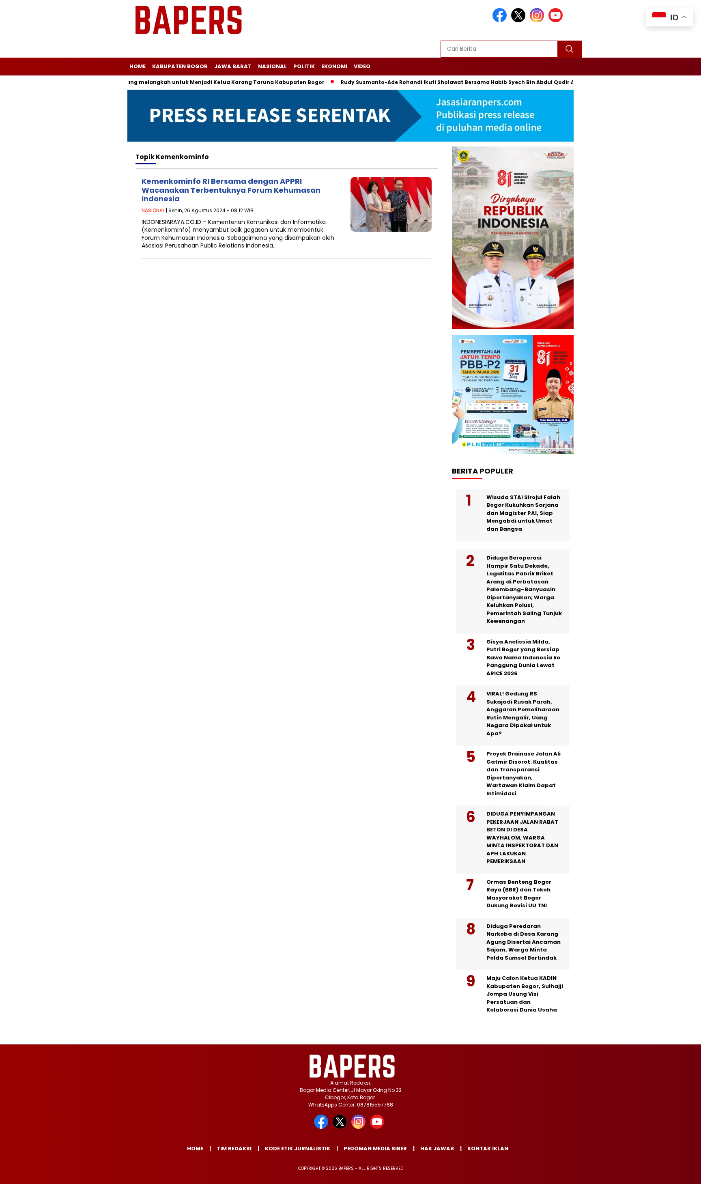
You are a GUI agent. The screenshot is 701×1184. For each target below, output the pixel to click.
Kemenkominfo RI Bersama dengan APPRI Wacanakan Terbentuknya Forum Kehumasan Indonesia (231, 190)
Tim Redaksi (234, 1148)
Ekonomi (334, 66)
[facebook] (501, 20)
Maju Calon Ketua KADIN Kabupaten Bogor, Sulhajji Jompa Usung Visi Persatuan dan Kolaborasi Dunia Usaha (524, 994)
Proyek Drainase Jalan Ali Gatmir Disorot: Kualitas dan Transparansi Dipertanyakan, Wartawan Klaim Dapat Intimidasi (523, 773)
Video (362, 66)
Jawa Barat (233, 66)
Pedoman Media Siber (375, 1148)
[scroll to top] (673, 1171)
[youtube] (557, 20)
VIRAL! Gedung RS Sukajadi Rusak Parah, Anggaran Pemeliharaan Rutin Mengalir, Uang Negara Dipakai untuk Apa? (522, 713)
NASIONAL (272, 66)
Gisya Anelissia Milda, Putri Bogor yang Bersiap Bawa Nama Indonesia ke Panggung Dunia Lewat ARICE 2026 (523, 657)
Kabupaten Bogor (180, 66)
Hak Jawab (437, 1148)
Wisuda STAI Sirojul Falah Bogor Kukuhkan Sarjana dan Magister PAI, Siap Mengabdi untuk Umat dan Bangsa (523, 513)
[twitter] (519, 20)
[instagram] (538, 20)
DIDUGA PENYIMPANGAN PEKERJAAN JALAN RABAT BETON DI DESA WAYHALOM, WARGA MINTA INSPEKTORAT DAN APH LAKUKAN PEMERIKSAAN (522, 837)
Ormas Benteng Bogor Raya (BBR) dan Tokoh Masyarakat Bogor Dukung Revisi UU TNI (518, 894)
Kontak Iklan (487, 1148)
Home (137, 66)
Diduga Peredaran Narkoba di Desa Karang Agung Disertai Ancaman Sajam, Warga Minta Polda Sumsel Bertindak (523, 942)
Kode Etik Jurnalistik (297, 1148)
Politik (304, 66)
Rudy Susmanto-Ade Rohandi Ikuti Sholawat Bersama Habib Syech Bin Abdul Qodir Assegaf (441, 82)
